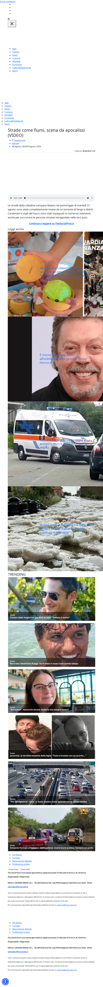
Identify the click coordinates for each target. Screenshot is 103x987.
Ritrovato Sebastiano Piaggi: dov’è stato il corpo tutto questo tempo (44, 663)
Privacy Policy (13, 869)
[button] (5, 981)
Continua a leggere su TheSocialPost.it (51, 223)
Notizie (15, 143)
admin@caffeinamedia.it (18, 887)
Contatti (16, 858)
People (12, 753)
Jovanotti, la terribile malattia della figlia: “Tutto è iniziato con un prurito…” (48, 756)
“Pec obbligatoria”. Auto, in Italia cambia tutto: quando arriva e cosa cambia (48, 802)
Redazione (20, 140)
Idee (14, 48)
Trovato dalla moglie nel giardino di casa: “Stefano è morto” (40, 617)
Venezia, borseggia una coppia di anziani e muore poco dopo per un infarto (64, 444)
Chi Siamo (17, 854)
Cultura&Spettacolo (21, 67)
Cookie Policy (25, 869)
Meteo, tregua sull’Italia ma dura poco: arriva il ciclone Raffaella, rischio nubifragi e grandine (67, 529)
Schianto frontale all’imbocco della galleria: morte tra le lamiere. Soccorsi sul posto (51, 848)
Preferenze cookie (21, 864)
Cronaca (16, 58)
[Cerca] (9, 18)
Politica (15, 52)
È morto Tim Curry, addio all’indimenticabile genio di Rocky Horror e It (63, 359)
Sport (15, 70)
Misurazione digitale (22, 861)
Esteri (15, 55)
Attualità (16, 61)
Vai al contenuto (7, 1)
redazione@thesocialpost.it (66, 905)
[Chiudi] (12, 23)
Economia (17, 64)
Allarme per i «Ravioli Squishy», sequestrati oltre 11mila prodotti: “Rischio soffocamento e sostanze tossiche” (64, 274)
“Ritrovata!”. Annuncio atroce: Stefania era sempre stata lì (39, 709)
